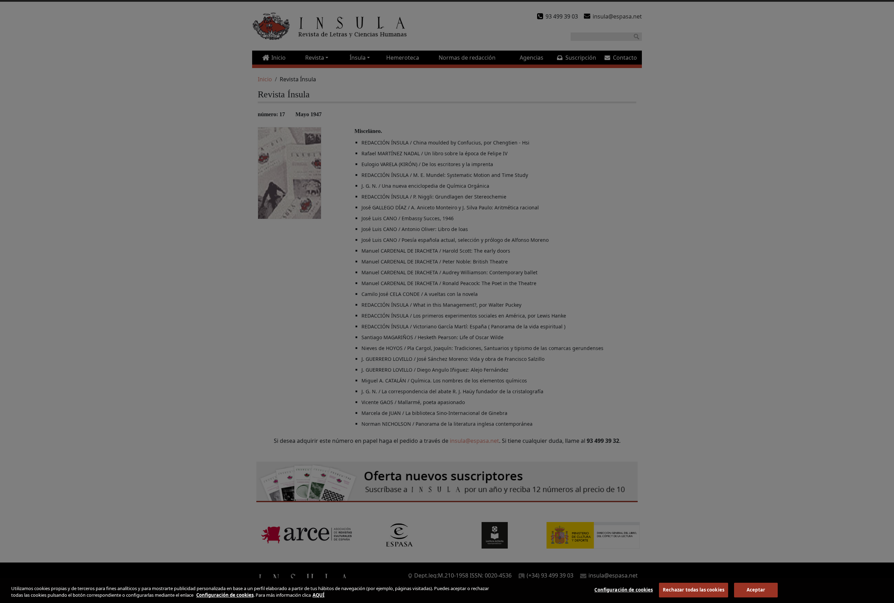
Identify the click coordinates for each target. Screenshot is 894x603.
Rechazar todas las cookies (693, 590)
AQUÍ (318, 595)
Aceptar (756, 590)
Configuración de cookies (623, 590)
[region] (447, 590)
